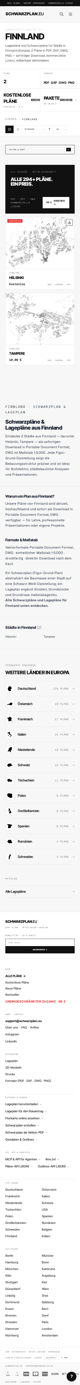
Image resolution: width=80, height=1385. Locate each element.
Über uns (11, 1027)
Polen (9, 1216)
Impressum (54, 1352)
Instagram (12, 1034)
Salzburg (48, 1302)
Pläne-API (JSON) (18, 1166)
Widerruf (51, 1358)
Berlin (9, 1255)
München (11, 1269)
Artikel (34, 1027)
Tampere (49, 636)
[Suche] (62, 14)
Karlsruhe (48, 1269)
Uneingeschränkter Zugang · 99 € (35, 1001)
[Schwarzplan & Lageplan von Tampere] (40, 329)
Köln (8, 1275)
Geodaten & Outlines (21, 1140)
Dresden (11, 1322)
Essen (9, 1309)
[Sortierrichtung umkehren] (50, 129)
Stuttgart (11, 1282)
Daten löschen (37, 1352)
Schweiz (47, 1203)
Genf (45, 1315)
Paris (45, 1322)
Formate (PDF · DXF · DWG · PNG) (28, 1081)
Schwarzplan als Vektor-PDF (26, 1132)
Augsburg (48, 1275)
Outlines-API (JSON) (53, 1166)
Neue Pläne (13, 988)
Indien (46, 1236)
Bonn (45, 1262)
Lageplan (11, 1061)
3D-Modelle (13, 1067)
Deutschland (14, 1189)
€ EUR (8, 1373)
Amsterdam (50, 1335)
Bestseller (12, 994)
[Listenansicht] (18, 129)
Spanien (47, 1216)
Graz (45, 1295)
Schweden (12, 1229)
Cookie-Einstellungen (18, 1358)
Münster (48, 1255)
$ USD (17, 1373)
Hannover (12, 1328)
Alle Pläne (15, 976)
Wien (45, 1289)
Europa (11, 119)
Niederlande (13, 1203)
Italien (46, 1196)
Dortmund (12, 1302)
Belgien (47, 1229)
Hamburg (11, 1262)
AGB (7, 1352)
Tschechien (13, 1209)
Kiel (44, 1282)
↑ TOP (64, 1358)
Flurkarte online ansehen (24, 1118)
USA (45, 1209)
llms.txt (52, 1159)
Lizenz (38, 1358)
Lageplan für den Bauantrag (25, 1111)
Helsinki (10, 636)
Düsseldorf (12, 1289)
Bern (45, 1309)
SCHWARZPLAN (25, 14)
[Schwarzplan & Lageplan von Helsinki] (40, 253)
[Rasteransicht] (9, 129)
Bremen (10, 1315)
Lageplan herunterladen (23, 1104)
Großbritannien (15, 1223)
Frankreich (12, 1196)
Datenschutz (19, 1352)
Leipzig (10, 1295)
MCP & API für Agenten (22, 1159)
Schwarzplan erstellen (22, 1125)
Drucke (10, 1074)
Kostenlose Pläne (17, 982)
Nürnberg (12, 1335)
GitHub (37, 1382)
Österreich (49, 1189)
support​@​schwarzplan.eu (23, 1021)
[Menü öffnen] (70, 14)
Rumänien (49, 1223)
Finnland (11, 1236)
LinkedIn (11, 1041)
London (47, 1328)
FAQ (24, 1027)
